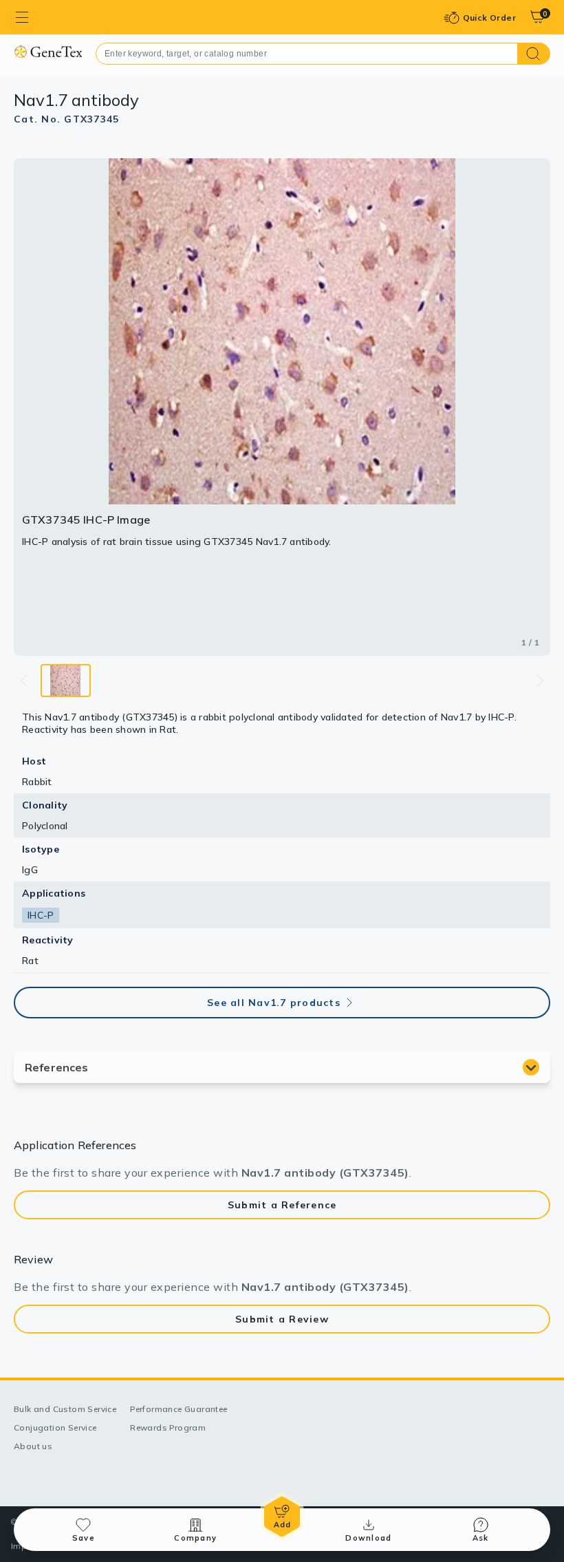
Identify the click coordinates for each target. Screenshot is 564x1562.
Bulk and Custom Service (65, 1409)
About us (33, 1446)
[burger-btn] (22, 17)
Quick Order (489, 17)
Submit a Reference (282, 1205)
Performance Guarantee (178, 1409)
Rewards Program (168, 1427)
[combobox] (307, 54)
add (282, 1516)
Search (534, 54)
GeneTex (48, 51)
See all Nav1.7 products (273, 1002)
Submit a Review (282, 1319)
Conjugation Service (55, 1427)
